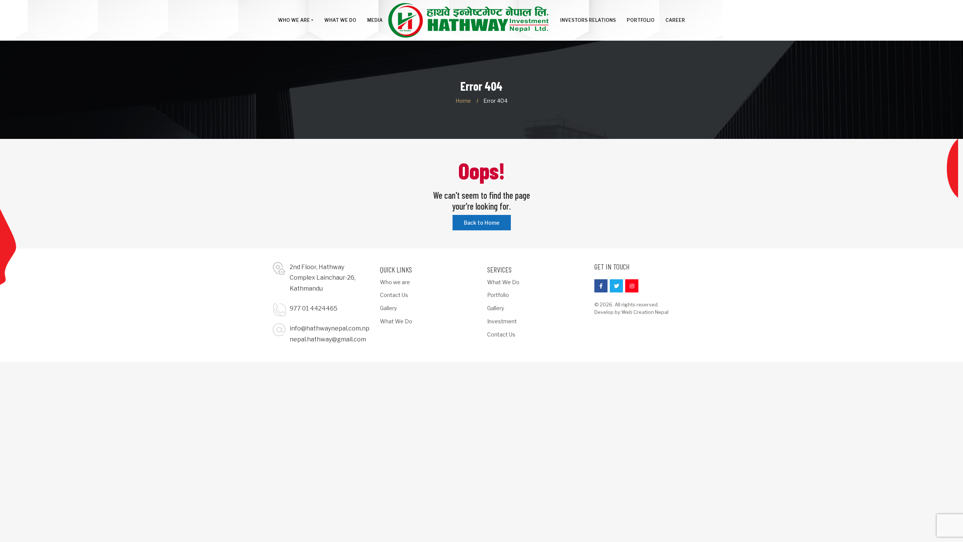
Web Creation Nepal (644, 312)
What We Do (396, 321)
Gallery (388, 308)
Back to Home (482, 222)
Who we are (395, 282)
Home (463, 100)
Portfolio (498, 295)
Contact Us (394, 295)
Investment (502, 321)
